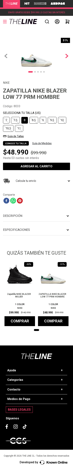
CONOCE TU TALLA (16, 143)
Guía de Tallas (15, 136)
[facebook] (6, 201)
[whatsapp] (13, 201)
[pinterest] (20, 201)
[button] (47, 21)
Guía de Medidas (42, 143)
